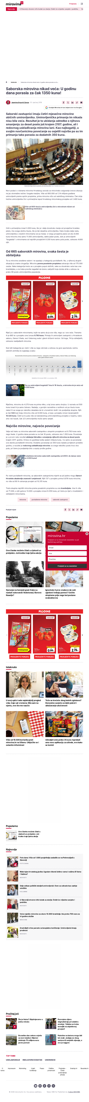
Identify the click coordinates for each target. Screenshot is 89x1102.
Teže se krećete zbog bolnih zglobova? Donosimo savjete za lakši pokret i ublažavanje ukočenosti (63, 703)
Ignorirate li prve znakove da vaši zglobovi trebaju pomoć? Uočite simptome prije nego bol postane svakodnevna (60, 594)
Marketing (22, 1068)
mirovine (23, 500)
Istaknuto (14, 82)
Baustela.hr (84, 1068)
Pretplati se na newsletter (67, 566)
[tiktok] (44, 1086)
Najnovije (11, 849)
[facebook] (49, 1086)
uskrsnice (50, 1060)
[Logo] (14, 3)
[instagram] (40, 1086)
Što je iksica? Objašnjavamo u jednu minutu (30, 1020)
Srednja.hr (73, 1068)
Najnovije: (11, 9)
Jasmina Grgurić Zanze (20, 102)
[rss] (53, 1086)
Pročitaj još (12, 1013)
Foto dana (24, 863)
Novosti (23, 877)
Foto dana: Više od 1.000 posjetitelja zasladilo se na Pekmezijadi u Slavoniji (47, 859)
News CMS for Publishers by (63, 1092)
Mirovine (23, 920)
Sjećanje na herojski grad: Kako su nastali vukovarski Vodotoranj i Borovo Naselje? (23, 592)
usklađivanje (13, 1060)
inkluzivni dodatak (32, 1060)
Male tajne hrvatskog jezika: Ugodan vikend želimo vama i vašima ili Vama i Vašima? (50, 873)
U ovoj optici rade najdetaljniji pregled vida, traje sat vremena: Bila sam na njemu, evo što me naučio (23, 703)
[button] (82, 301)
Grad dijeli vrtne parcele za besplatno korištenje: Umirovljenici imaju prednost (48, 929)
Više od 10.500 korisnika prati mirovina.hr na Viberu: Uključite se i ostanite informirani (22, 742)
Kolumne (23, 891)
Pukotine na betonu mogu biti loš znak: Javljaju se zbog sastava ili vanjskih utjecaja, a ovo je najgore (70, 1039)
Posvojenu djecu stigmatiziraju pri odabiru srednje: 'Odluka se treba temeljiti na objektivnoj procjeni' (68, 1024)
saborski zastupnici (60, 500)
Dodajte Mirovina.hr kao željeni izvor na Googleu (65, 107)
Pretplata (73, 4)
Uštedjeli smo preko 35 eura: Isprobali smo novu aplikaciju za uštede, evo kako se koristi (63, 742)
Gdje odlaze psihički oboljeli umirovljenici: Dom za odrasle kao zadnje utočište (48, 887)
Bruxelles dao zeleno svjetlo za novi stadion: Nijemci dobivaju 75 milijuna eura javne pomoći (30, 1039)
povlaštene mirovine (39, 500)
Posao (42, 1068)
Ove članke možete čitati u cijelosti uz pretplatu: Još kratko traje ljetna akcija (23, 551)
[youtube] (35, 1086)
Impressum (12, 1068)
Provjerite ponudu (20, 323)
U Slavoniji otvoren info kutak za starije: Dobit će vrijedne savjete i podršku (47, 901)
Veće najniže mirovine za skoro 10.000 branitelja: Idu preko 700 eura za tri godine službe (50, 915)
